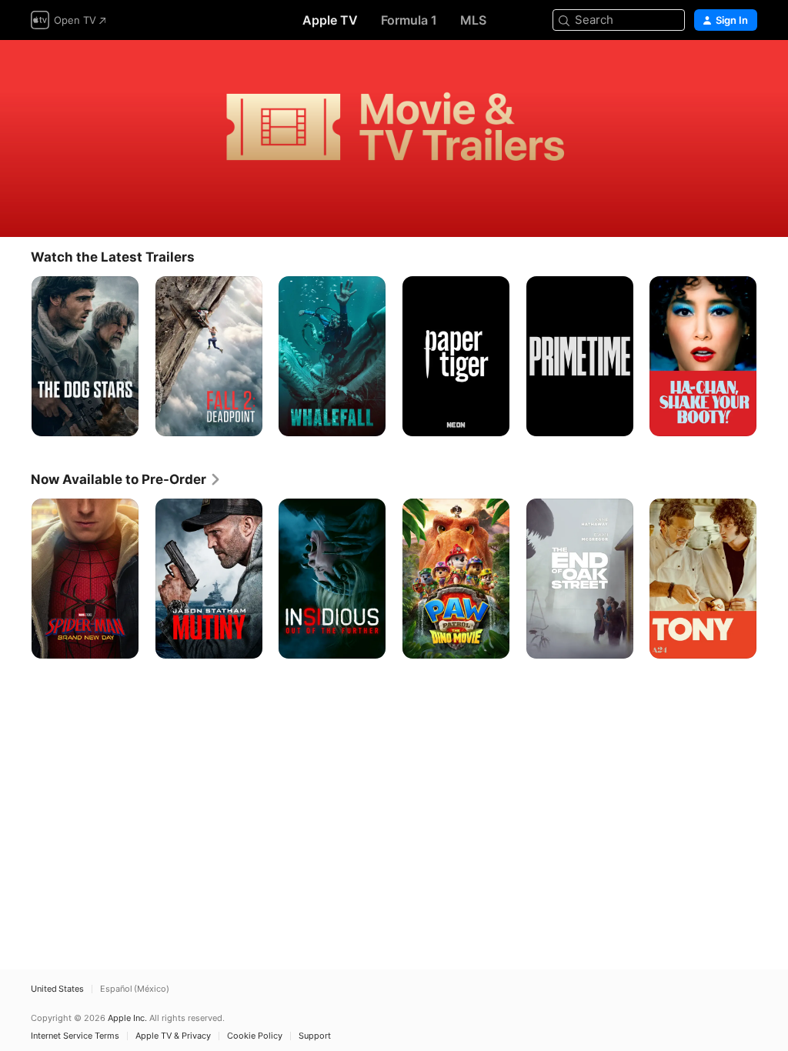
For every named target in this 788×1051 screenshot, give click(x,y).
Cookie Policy (254, 1036)
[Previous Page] (15, 356)
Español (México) (134, 989)
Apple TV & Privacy (173, 1036)
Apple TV (330, 20)
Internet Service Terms (75, 1036)
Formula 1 (409, 20)
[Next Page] (772, 356)
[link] (126, 479)
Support (315, 1036)
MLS (473, 20)
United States (57, 989)
